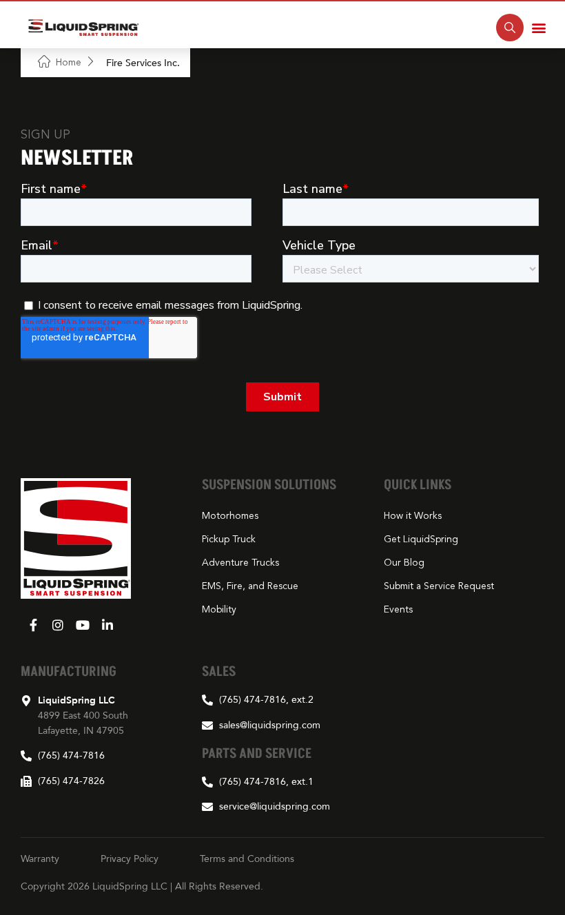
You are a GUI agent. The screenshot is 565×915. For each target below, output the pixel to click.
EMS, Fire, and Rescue (250, 586)
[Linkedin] (107, 625)
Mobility (219, 610)
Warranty (40, 858)
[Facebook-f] (33, 625)
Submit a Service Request (439, 586)
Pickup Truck (229, 539)
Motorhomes (230, 516)
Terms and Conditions (247, 858)
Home (68, 62)
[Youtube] (82, 625)
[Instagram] (57, 625)
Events (398, 610)
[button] (538, 28)
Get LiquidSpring (421, 539)
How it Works (413, 516)
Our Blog (404, 563)
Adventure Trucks (240, 563)
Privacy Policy (129, 858)
